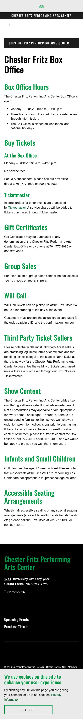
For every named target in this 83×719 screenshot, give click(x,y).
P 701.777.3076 (14, 591)
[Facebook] (16, 603)
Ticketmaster (17, 207)
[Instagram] (7, 603)
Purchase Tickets (16, 626)
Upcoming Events (16, 619)
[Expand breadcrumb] (9, 25)
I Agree (37, 709)
